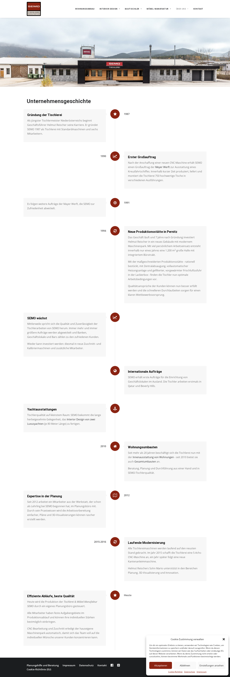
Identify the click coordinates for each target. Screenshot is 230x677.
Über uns (181, 9)
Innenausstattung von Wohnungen (153, 457)
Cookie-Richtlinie (175, 671)
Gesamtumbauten (145, 461)
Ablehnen (185, 665)
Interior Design (109, 9)
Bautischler (132, 9)
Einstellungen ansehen (211, 665)
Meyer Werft (162, 167)
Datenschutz (189, 671)
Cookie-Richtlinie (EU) (39, 669)
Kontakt (198, 9)
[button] (223, 639)
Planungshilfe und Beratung (43, 665)
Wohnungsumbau (85, 9)
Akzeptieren (160, 665)
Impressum (202, 671)
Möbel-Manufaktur (158, 9)
